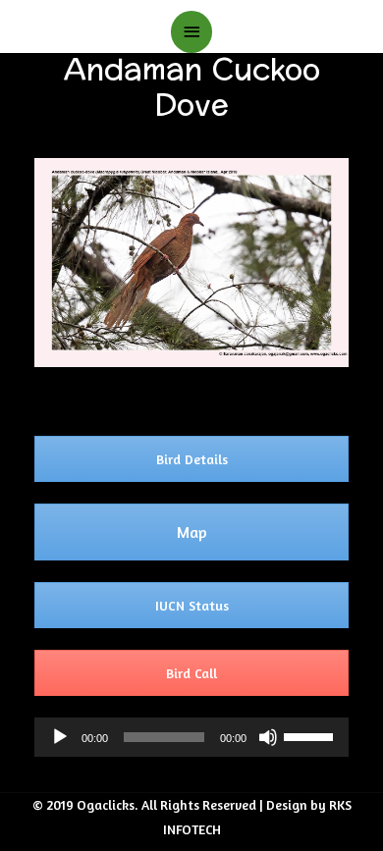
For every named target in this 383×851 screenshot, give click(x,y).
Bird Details (192, 459)
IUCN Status (192, 605)
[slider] (311, 735)
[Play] (60, 737)
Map (192, 532)
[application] (191, 737)
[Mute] (268, 737)
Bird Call (191, 673)
